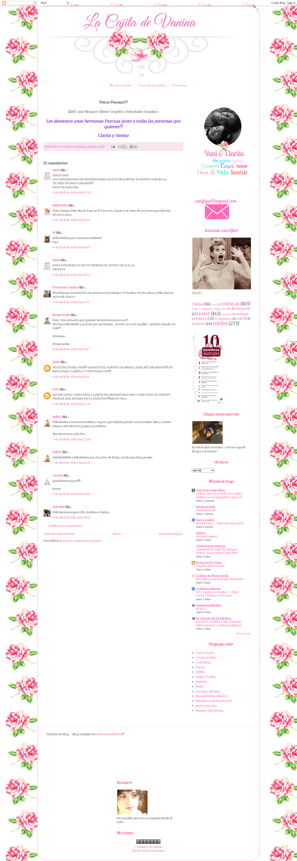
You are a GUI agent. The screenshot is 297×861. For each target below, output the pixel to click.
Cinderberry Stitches (210, 546)
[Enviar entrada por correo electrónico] (113, 146)
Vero (56, 389)
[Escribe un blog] (124, 147)
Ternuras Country (65, 287)
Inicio (117, 534)
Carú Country (205, 653)
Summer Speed (206, 536)
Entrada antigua (170, 534)
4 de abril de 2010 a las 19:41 (71, 220)
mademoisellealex (208, 605)
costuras (229, 304)
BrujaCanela (61, 315)
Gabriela (58, 507)
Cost (213, 304)
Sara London (205, 520)
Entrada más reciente (59, 534)
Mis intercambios (120, 85)
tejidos (220, 323)
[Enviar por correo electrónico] (120, 147)
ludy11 (57, 417)
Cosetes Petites (205, 657)
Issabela (201, 681)
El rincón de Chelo (209, 563)
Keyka (199, 686)
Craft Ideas (203, 662)
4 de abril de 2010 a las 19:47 (71, 247)
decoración (240, 308)
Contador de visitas (148, 847)
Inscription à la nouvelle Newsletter (220, 579)
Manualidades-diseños (211, 696)
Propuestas (179, 85)
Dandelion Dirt (206, 510)
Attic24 (201, 533)
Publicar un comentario (65, 526)
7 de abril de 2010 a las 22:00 (72, 439)
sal (240, 318)
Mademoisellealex (109, 734)
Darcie (200, 667)
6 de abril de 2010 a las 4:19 (71, 349)
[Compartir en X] (128, 147)
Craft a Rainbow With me (208, 308)
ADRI (56, 362)
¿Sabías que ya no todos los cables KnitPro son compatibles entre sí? (219, 495)
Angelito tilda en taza (210, 566)
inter (204, 313)
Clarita (197, 304)
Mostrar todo (243, 633)
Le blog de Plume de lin (212, 576)
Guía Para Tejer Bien (210, 490)
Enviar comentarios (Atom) (82, 541)
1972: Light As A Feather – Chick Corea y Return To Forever (217, 593)
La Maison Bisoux (208, 589)
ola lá (56, 170)
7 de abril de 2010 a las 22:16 (71, 494)
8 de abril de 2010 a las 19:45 (72, 517)
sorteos (198, 324)
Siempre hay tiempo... (210, 710)
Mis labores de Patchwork (213, 701)
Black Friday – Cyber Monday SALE (220, 523)
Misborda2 (60, 205)
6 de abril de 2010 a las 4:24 (71, 377)
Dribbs (200, 672)
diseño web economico (148, 851)
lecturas (227, 314)
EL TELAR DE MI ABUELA (213, 618)
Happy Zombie (205, 677)
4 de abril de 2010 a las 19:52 (72, 275)
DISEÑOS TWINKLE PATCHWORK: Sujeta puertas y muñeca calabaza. (219, 623)
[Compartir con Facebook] (132, 147)
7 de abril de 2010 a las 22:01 (71, 462)
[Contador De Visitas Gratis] (148, 843)
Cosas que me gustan (152, 85)
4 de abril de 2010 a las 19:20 (72, 192)
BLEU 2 (201, 608)
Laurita (58, 475)
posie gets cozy (206, 706)
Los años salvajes (207, 691)
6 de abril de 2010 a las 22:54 (72, 404)
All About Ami (205, 507)
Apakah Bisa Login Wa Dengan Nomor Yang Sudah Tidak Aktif (217, 551)
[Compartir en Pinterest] (135, 147)
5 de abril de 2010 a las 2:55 (71, 302)
